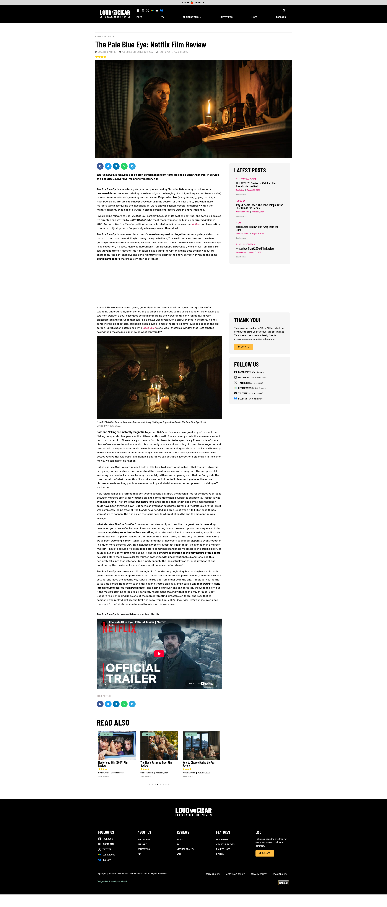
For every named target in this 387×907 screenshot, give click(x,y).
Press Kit (142, 844)
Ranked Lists (223, 849)
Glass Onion (149, 327)
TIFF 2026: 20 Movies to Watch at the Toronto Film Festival (256, 184)
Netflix (107, 696)
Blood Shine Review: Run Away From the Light (257, 228)
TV (178, 844)
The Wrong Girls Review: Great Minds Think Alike (205, 764)
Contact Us (144, 849)
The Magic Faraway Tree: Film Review (120, 764)
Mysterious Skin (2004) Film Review (255, 248)
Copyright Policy (235, 874)
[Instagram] (142, 10)
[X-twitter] (147, 10)
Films (98, 36)
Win (179, 854)
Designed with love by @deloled (112, 881)
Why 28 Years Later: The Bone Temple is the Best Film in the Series (259, 206)
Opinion (220, 854)
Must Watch (108, 36)
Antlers (196, 224)
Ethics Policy (213, 874)
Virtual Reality (185, 849)
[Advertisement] (161, 284)
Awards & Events (225, 844)
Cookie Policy (280, 874)
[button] (283, 10)
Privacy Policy (259, 874)
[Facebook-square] (138, 10)
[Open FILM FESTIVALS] (200, 17)
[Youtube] (157, 10)
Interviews (222, 839)
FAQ (139, 854)
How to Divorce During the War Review (162, 764)
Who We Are (144, 839)
